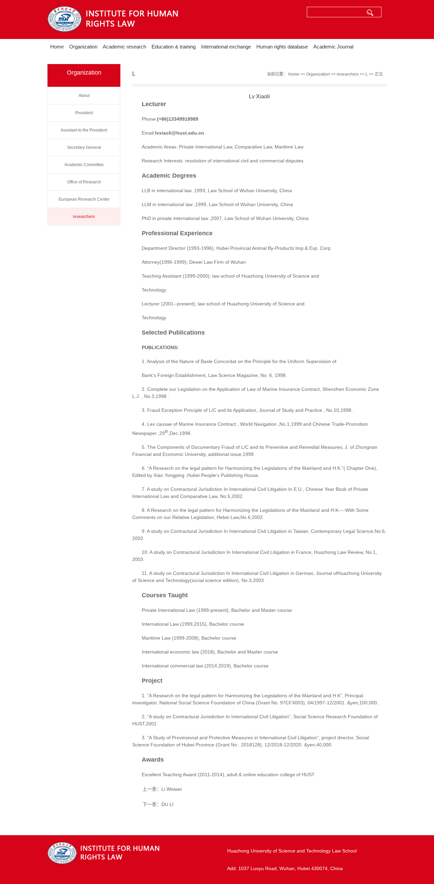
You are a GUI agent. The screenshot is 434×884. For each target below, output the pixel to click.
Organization (83, 46)
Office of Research (84, 182)
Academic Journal (333, 46)
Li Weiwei (171, 789)
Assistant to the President (84, 130)
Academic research (124, 46)
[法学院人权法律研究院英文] (128, 19)
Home (57, 46)
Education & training (174, 46)
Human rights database (282, 46)
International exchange (226, 46)
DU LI (167, 804)
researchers (84, 216)
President (84, 112)
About (84, 95)
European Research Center (84, 199)
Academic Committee (84, 164)
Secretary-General (84, 147)
